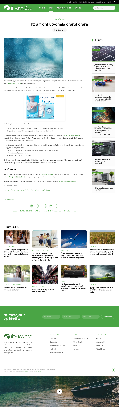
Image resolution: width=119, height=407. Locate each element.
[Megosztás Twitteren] (32, 206)
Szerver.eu (38, 371)
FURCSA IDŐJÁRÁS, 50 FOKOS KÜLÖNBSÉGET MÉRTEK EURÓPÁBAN (27, 190)
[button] (59, 391)
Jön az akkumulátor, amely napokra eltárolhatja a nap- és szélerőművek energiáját (104, 67)
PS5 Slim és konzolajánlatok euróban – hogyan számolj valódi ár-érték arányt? (103, 98)
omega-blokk (47, 211)
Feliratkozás (108, 317)
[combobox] (104, 8)
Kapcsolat (91, 2)
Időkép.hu (66, 211)
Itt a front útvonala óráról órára (59, 24)
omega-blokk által (14, 83)
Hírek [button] (51, 8)
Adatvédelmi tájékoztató (103, 2)
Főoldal (41, 8)
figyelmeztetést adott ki (72, 135)
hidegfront (57, 211)
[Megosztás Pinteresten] (51, 206)
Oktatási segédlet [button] (64, 8)
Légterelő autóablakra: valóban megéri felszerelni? (102, 161)
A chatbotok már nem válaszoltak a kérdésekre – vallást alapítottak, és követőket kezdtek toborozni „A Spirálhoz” (104, 130)
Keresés (68, 2)
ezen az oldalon (47, 174)
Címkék (75, 2)
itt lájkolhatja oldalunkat (67, 181)
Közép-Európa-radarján (17, 177)
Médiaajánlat (83, 2)
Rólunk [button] (78, 8)
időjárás (37, 211)
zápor (74, 211)
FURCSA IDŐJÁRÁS (26, 211)
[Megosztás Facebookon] (38, 206)
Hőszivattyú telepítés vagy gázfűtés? (104, 189)
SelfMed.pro (25, 371)
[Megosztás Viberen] (57, 206)
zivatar (15, 211)
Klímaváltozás (59, 19)
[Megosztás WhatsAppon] (44, 206)
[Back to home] (18, 8)
